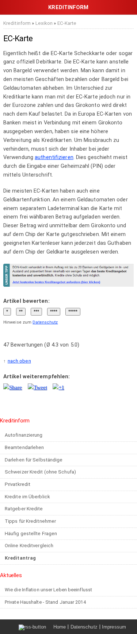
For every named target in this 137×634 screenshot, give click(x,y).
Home (59, 627)
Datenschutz (45, 322)
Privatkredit (17, 484)
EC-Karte (67, 23)
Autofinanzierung (24, 435)
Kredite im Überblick (27, 496)
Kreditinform (17, 23)
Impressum (114, 627)
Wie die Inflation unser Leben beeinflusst (48, 589)
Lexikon (44, 23)
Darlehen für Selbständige (34, 460)
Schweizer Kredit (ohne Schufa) (40, 472)
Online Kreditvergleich (29, 545)
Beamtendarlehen (24, 447)
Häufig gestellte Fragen (31, 533)
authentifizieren (54, 157)
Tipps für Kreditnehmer (30, 521)
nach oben (19, 361)
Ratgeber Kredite (24, 508)
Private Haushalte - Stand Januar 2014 (45, 602)
